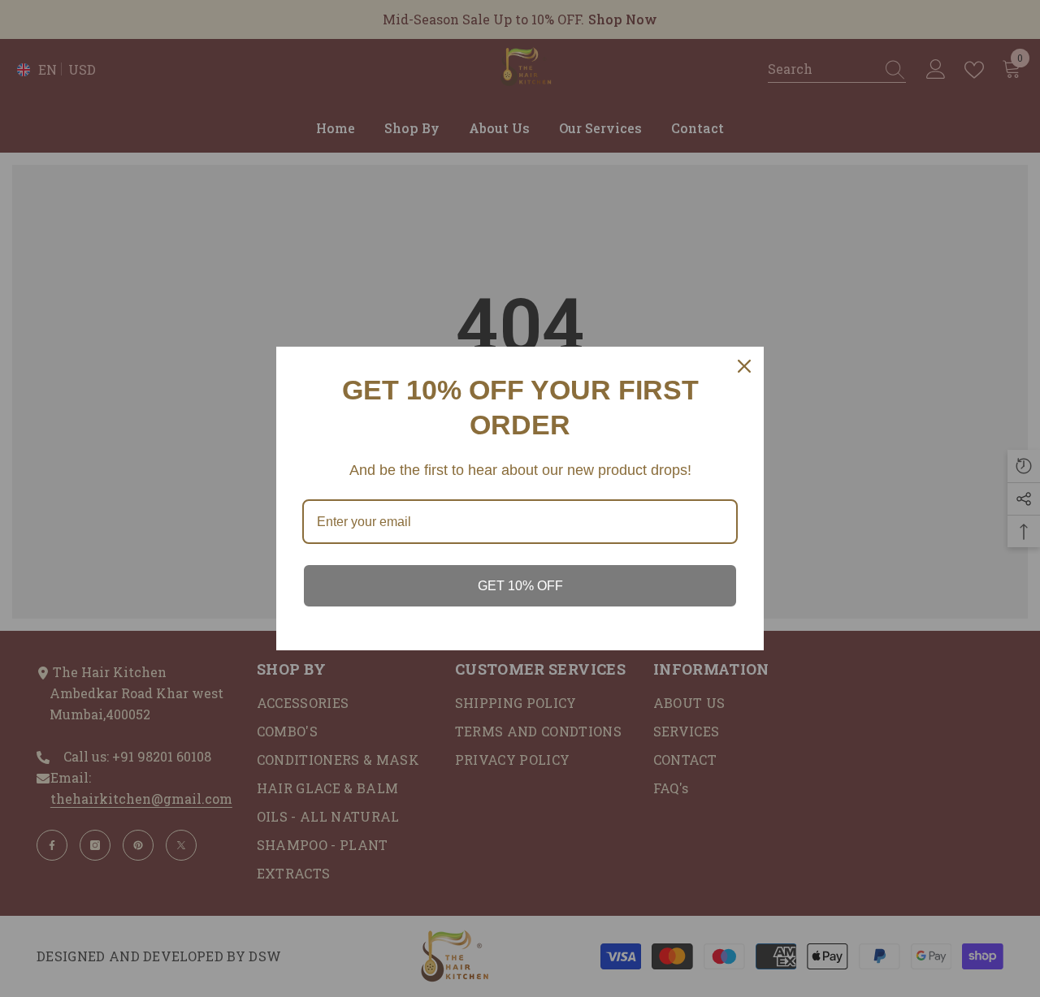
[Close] (744, 366)
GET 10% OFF (520, 586)
